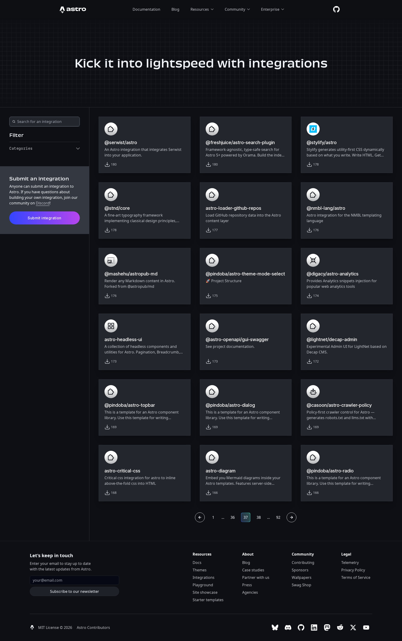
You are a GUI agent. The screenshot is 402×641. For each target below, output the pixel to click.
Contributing (303, 562)
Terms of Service (355, 577)
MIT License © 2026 (55, 627)
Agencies (250, 592)
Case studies (253, 570)
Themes (200, 570)
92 (278, 517)
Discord (43, 203)
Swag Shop (301, 584)
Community (235, 9)
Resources (200, 9)
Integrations (203, 577)
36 (233, 517)
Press (247, 584)
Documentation (146, 9)
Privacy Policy (353, 570)
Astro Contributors (93, 627)
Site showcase (205, 592)
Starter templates (208, 599)
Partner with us (255, 577)
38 (259, 517)
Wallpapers (302, 577)
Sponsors (300, 570)
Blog (175, 9)
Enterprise (270, 9)
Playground (203, 584)
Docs (197, 562)
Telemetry (350, 562)
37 (246, 517)
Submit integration (44, 218)
